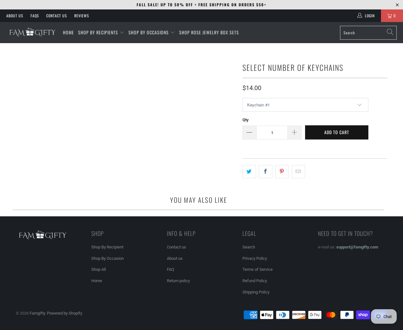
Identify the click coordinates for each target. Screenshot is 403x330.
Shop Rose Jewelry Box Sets (209, 32)
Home (96, 280)
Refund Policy (254, 280)
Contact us (176, 247)
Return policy (178, 280)
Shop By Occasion (107, 258)
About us (175, 258)
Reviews (81, 15)
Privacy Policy (254, 258)
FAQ (170, 269)
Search (248, 247)
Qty (245, 119)
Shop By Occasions (148, 32)
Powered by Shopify (64, 313)
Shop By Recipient (107, 247)
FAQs (35, 15)
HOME (68, 32)
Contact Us (56, 15)
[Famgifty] (31, 32)
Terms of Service (257, 269)
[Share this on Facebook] (265, 171)
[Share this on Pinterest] (282, 171)
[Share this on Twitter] (249, 171)
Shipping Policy (256, 292)
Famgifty (37, 313)
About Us (14, 15)
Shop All (98, 269)
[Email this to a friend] (298, 171)
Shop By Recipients (98, 32)
